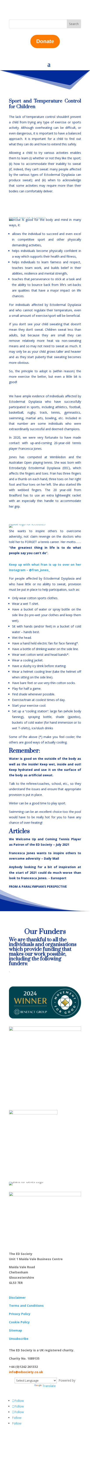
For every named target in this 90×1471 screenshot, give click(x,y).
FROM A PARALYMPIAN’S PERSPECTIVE (38, 886)
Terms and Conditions (26, 1305)
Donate (45, 41)
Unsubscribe (18, 1339)
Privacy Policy (19, 1314)
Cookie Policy (19, 1322)
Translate (49, 1386)
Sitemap (15, 1330)
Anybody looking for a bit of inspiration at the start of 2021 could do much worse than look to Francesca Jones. (45, 872)
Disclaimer (17, 1297)
